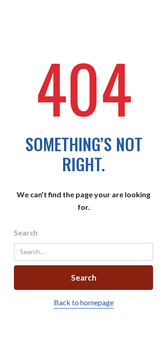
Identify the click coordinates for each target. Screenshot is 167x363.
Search (26, 232)
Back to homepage (84, 302)
